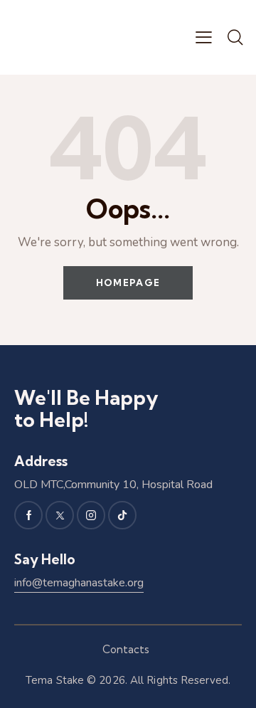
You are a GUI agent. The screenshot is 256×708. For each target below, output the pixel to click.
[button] (204, 37)
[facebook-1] (28, 515)
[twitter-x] (60, 515)
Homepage (128, 282)
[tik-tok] (122, 515)
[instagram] (91, 515)
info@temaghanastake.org (79, 583)
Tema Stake (55, 680)
